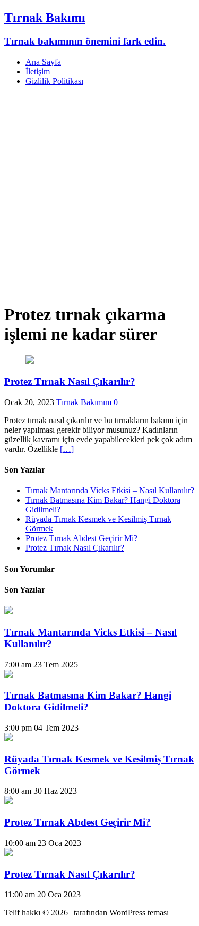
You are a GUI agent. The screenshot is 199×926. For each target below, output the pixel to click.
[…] (67, 448)
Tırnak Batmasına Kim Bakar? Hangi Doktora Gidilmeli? (87, 701)
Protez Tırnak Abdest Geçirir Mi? (81, 538)
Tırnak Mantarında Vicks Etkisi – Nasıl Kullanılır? (109, 490)
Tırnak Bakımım (83, 402)
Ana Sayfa (43, 61)
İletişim (37, 71)
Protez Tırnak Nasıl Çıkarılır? (69, 381)
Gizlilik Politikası (54, 80)
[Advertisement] (99, 194)
